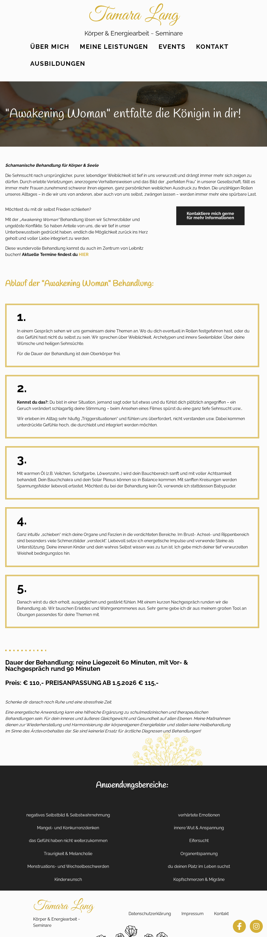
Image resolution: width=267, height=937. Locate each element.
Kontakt (212, 46)
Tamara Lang (134, 15)
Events (172, 46)
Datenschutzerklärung (150, 913)
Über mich (49, 46)
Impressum (192, 913)
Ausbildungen (57, 63)
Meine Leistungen (114, 46)
